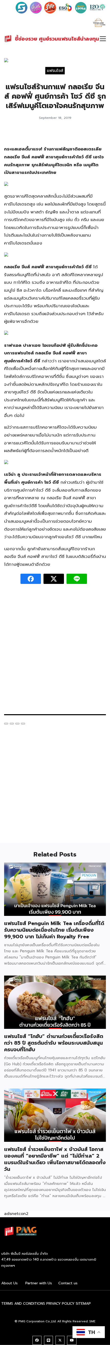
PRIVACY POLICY (60, 1303)
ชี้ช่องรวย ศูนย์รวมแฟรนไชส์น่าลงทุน (57, 39)
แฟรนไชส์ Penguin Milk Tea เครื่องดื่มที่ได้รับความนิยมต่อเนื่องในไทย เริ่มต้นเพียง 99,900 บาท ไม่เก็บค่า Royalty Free (54, 929)
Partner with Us (38, 1283)
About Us (9, 1283)
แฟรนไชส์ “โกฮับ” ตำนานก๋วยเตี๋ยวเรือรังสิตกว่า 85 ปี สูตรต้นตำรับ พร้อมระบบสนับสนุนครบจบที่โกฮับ (53, 1042)
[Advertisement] (55, 652)
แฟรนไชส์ (55, 70)
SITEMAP (83, 1303)
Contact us (68, 1283)
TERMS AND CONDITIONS (23, 1303)
